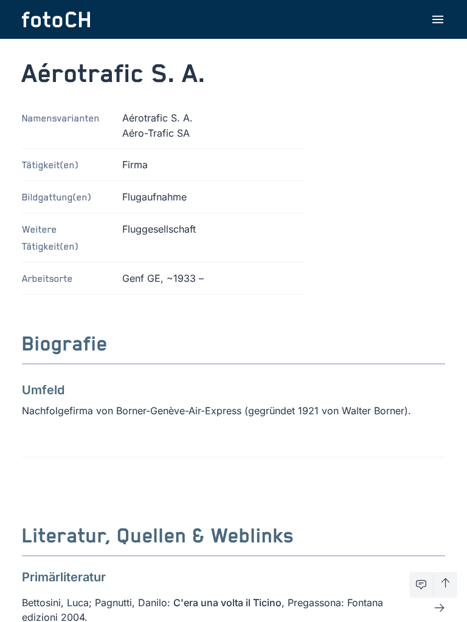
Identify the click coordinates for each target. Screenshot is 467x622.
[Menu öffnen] (438, 19)
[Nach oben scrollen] (445, 585)
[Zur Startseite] (56, 19)
